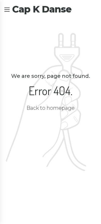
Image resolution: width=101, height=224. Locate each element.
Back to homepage (50, 108)
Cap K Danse (41, 9)
